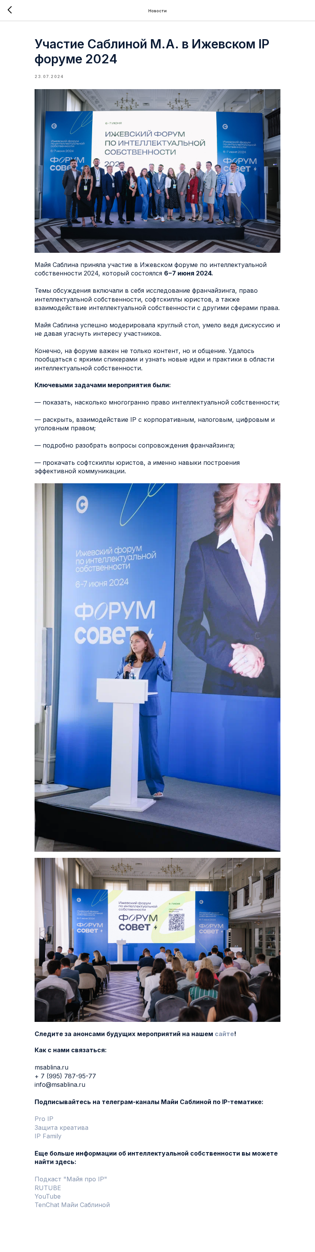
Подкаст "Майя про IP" (71, 1179)
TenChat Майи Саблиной (72, 1205)
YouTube (48, 1196)
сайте (224, 1034)
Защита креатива (61, 1127)
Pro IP (44, 1119)
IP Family (48, 1136)
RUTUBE (48, 1188)
